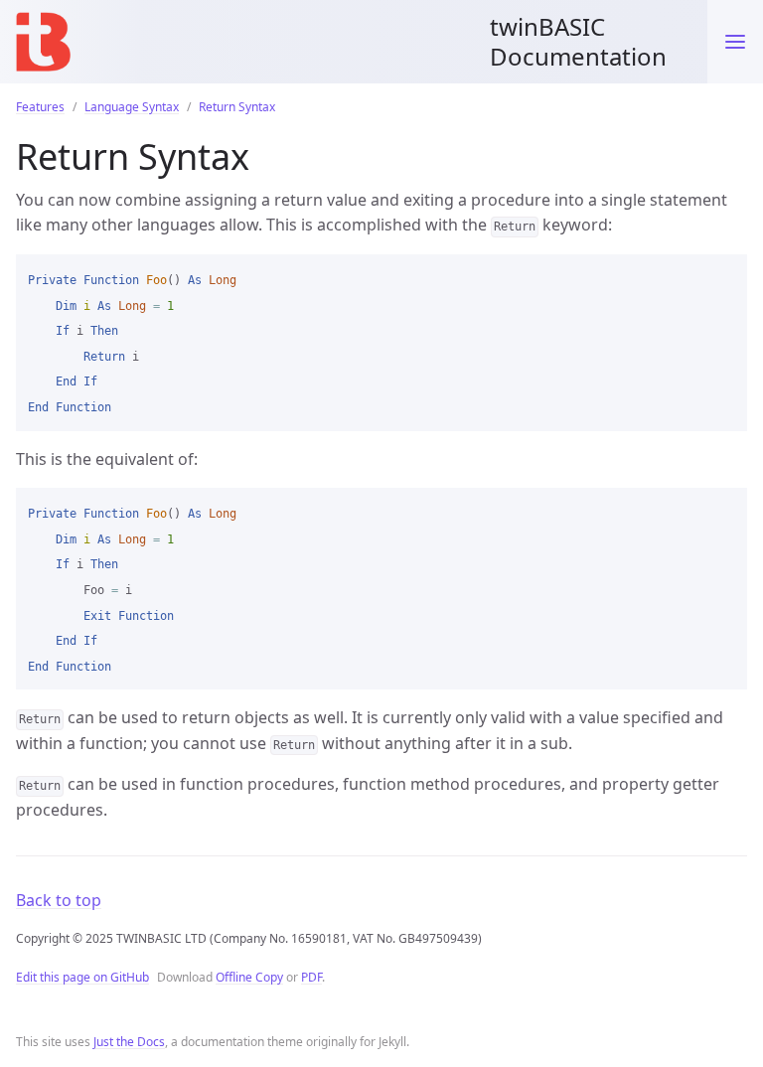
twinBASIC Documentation (578, 41)
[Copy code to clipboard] (723, 276)
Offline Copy (249, 977)
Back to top (58, 900)
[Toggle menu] (735, 41)
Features (40, 106)
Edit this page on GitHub (82, 977)
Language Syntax (131, 106)
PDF (311, 977)
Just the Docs (129, 1041)
